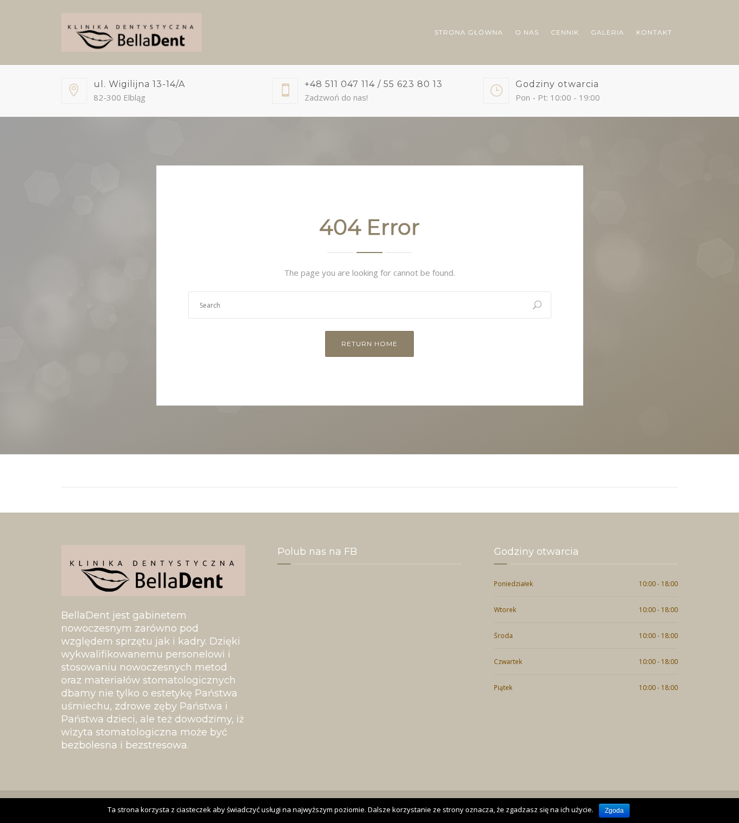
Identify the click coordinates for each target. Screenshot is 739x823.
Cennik (565, 32)
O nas (527, 32)
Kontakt (654, 32)
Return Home (369, 344)
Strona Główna (468, 32)
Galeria (607, 32)
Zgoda (614, 810)
